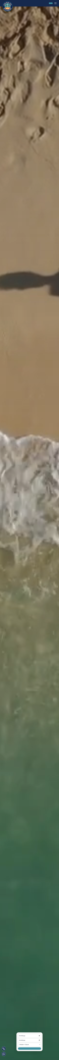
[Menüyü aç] (55, 3)
